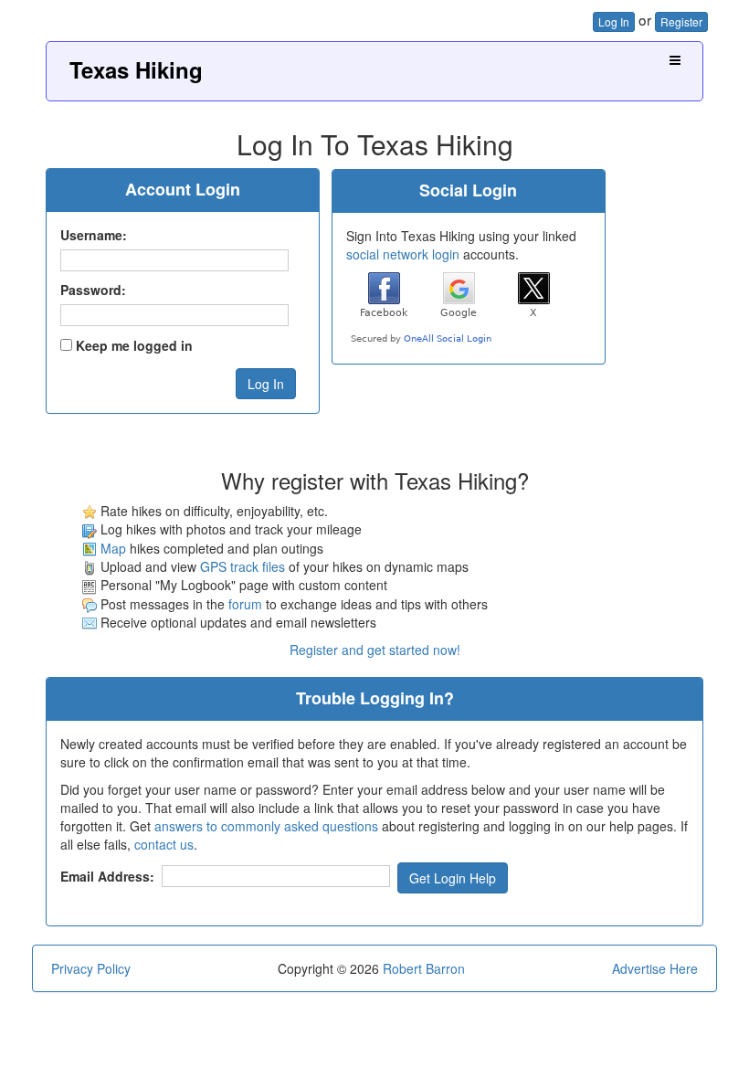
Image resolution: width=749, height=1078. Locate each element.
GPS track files (242, 566)
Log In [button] (613, 21)
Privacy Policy (91, 968)
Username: (93, 235)
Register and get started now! (375, 649)
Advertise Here (655, 968)
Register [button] (681, 21)
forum (245, 604)
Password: (93, 289)
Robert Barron (424, 968)
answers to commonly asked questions (266, 826)
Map (113, 548)
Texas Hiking (136, 69)
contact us (164, 844)
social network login (402, 254)
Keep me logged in (134, 345)
